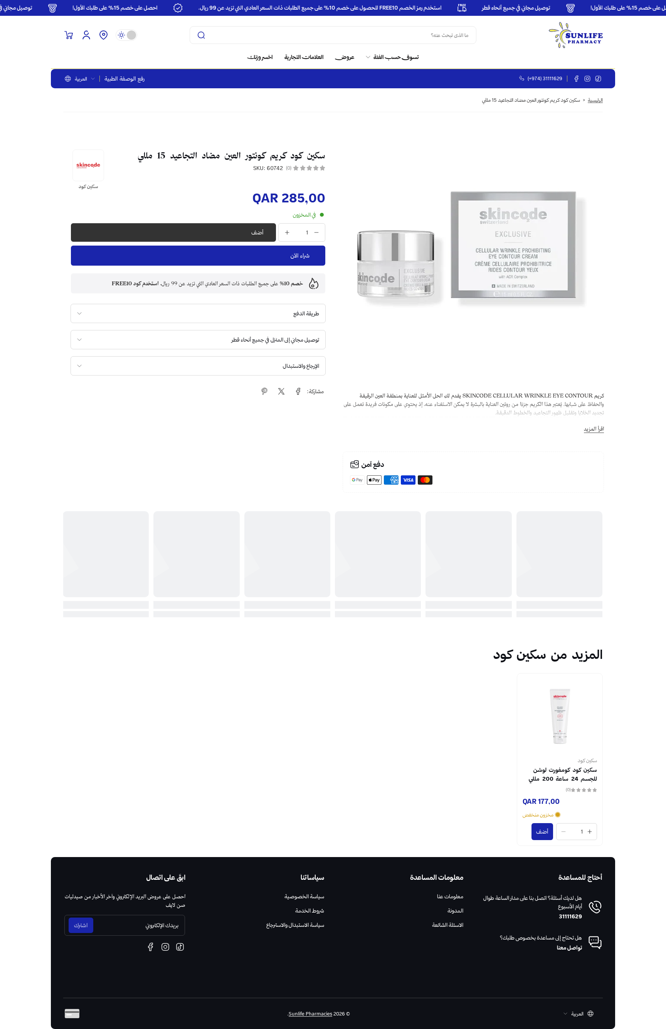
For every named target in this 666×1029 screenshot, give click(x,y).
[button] (103, 35)
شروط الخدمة (309, 910)
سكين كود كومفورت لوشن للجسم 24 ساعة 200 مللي (563, 774)
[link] (389, 57)
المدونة (455, 910)
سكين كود (587, 760)
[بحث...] (201, 35)
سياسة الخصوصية (304, 896)
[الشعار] (576, 35)
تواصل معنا (569, 947)
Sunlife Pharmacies (310, 1013)
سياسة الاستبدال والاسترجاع (295, 924)
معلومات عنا (450, 896)
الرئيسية (595, 100)
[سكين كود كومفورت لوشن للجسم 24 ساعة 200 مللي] (560, 716)
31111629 (570, 916)
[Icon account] (86, 35)
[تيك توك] (598, 78)
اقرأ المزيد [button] (594, 428)
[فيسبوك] (576, 78)
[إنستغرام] (587, 78)
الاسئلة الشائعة (447, 924)
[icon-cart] (68, 35)
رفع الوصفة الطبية (124, 78)
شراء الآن (300, 255)
